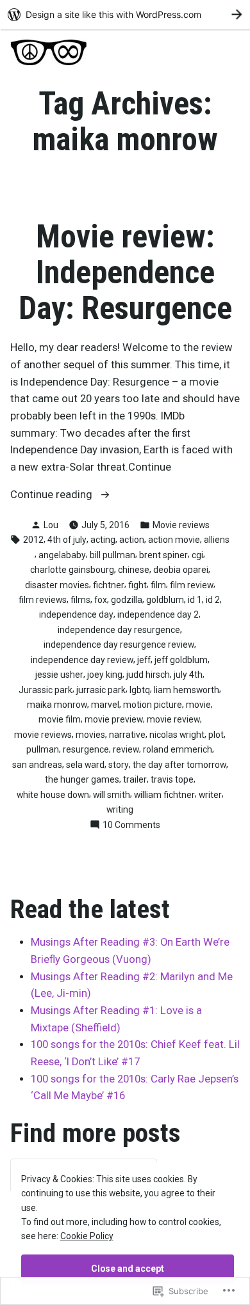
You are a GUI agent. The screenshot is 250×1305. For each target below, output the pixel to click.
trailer (135, 779)
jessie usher (59, 674)
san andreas (37, 765)
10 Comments (131, 825)
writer (210, 795)
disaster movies (57, 585)
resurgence (86, 749)
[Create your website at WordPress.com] (125, 14)
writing (119, 809)
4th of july (67, 540)
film (158, 585)
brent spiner (163, 555)
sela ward (85, 765)
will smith (111, 795)
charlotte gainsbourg (72, 570)
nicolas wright (176, 735)
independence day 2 (158, 614)
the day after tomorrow (179, 765)
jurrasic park (101, 690)
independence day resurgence (119, 630)
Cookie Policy (86, 1236)
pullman (42, 749)
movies (90, 735)
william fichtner (164, 795)
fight (137, 585)
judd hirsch (148, 674)
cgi (197, 555)
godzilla (126, 600)
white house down (53, 795)
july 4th (188, 674)
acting (102, 540)
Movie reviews (181, 525)
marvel (105, 704)
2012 (33, 540)
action (131, 540)
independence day (76, 614)
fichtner (108, 585)
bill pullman (112, 555)
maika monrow (57, 704)
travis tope (172, 779)
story (118, 765)
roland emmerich (177, 749)
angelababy (62, 555)
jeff (144, 660)
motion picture (152, 704)
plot (216, 735)
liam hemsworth (186, 690)
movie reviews (43, 735)
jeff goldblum (181, 660)
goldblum (165, 600)
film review (191, 585)
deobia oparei (180, 570)
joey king (104, 674)
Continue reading (52, 496)
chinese (133, 570)
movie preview (114, 719)
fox (100, 600)
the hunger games (82, 779)
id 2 (213, 600)
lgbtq (139, 690)
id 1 (195, 600)
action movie (174, 540)
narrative (127, 735)
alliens (216, 540)
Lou (51, 525)
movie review (173, 719)
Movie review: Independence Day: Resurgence (125, 272)
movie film (59, 719)
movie (198, 704)
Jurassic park (45, 690)
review (126, 749)
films (80, 600)
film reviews (43, 600)
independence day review (82, 660)
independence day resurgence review (119, 644)
